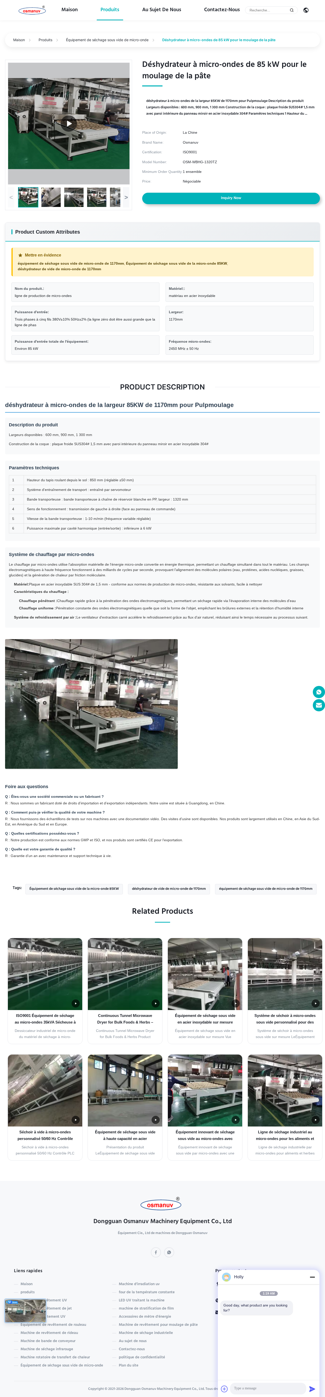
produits (110, 10)
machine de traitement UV (43, 1317)
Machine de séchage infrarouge (47, 1349)
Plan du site (128, 1366)
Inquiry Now (231, 198)
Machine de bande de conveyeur (48, 1341)
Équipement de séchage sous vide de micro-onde (107, 40)
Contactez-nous (222, 10)
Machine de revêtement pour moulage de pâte (158, 1325)
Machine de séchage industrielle (146, 1333)
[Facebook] (156, 1252)
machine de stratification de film (146, 1309)
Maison (69, 10)
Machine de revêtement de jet (46, 1309)
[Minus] (312, 1277)
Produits (45, 40)
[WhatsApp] (169, 1252)
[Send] (312, 1388)
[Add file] (224, 1388)
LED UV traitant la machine (142, 1301)
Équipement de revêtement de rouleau (53, 1325)
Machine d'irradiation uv (139, 1284)
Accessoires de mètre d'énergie (145, 1317)
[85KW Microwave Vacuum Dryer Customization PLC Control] (68, 123)
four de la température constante (147, 1292)
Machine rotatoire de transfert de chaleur (55, 1358)
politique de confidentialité (142, 1358)
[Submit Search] (292, 10)
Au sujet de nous (161, 10)
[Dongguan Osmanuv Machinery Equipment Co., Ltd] (33, 10)
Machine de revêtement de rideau (49, 1333)
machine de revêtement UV (44, 1301)
